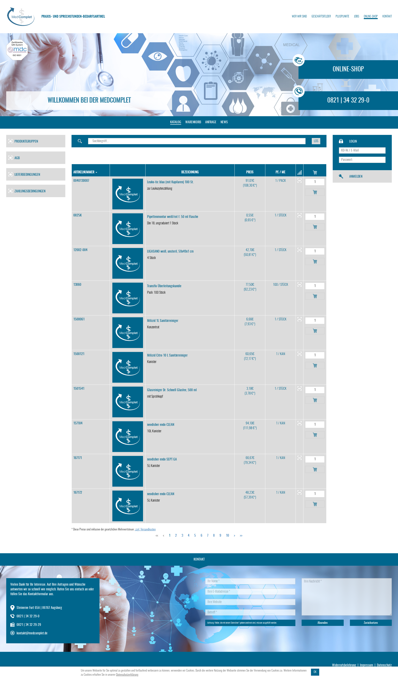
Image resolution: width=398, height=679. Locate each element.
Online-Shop (371, 16)
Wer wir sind (299, 16)
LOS (316, 141)
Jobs (356, 16)
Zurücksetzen (371, 623)
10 (227, 535)
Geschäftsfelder (321, 16)
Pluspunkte (342, 16)
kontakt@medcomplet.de (32, 633)
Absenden (323, 623)
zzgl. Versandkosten (145, 529)
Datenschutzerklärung (127, 674)
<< (157, 535)
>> (241, 535)
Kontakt (387, 16)
